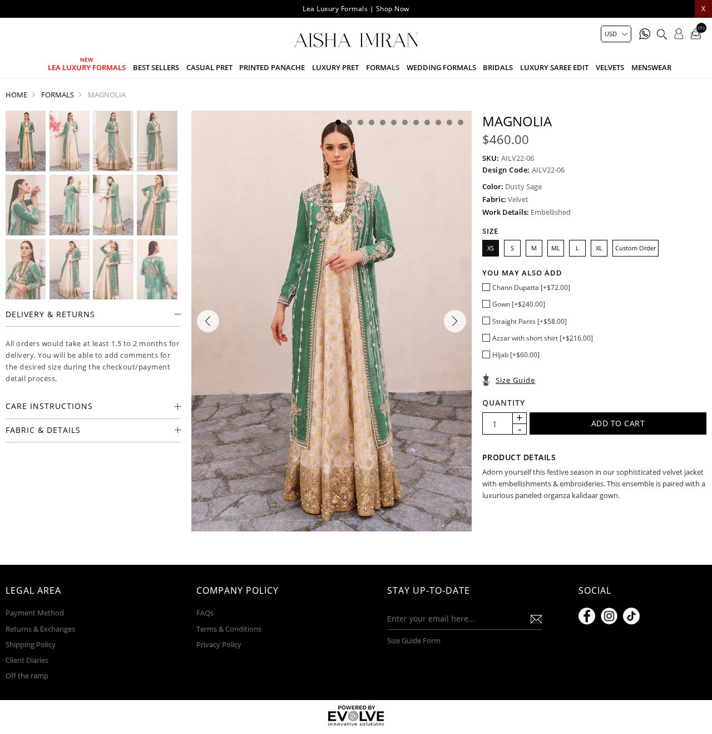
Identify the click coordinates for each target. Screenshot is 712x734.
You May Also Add (522, 273)
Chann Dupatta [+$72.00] (531, 287)
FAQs (205, 613)
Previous (208, 321)
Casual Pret (209, 67)
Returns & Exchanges (40, 629)
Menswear (651, 67)
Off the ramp (27, 676)
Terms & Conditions (228, 629)
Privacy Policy (218, 644)
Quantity (503, 402)
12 (460, 122)
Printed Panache (272, 67)
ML (555, 248)
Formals (382, 67)
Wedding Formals (441, 67)
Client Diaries (27, 660)
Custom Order (635, 248)
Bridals (498, 67)
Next (455, 321)
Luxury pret (335, 67)
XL (599, 248)
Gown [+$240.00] (518, 304)
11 (449, 122)
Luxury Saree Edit (554, 67)
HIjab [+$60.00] (516, 354)
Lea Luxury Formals (87, 67)
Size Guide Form (414, 641)
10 (438, 122)
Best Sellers (156, 67)
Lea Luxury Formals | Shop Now (356, 8)
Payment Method (35, 613)
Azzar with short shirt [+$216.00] (542, 338)
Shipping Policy (31, 644)
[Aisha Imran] (356, 40)
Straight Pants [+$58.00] (529, 321)
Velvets (610, 67)
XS (490, 248)
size (490, 231)
